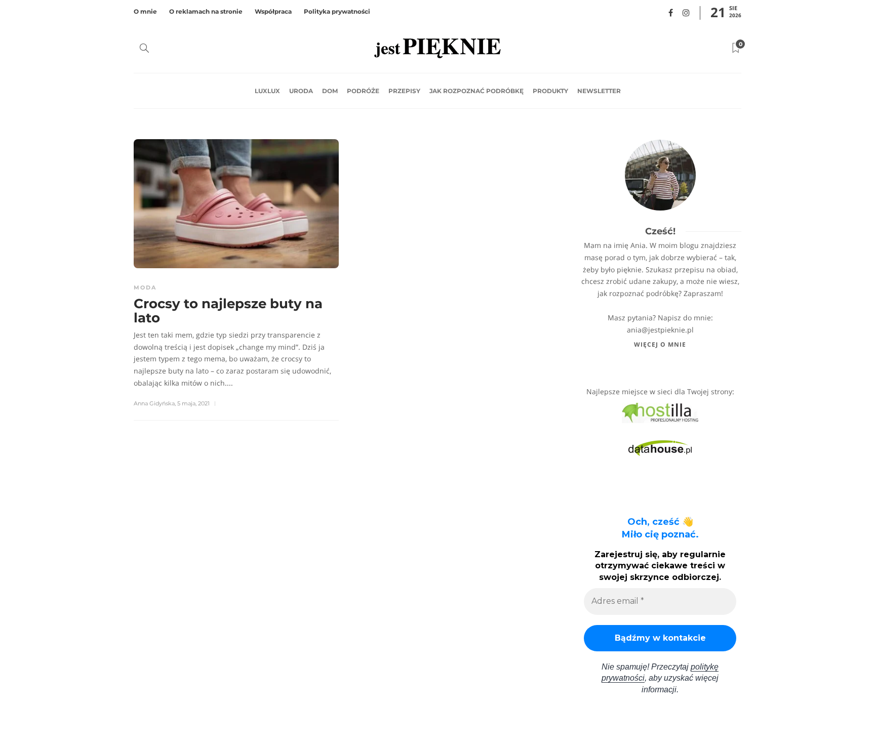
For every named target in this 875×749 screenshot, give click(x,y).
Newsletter (599, 91)
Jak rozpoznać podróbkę (476, 91)
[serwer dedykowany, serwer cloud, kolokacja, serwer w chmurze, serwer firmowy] (660, 412)
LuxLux (267, 91)
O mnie (145, 11)
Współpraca (273, 11)
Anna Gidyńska (154, 403)
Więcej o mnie (660, 344)
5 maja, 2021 (193, 403)
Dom (330, 91)
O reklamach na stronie (206, 11)
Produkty (550, 91)
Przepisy (404, 91)
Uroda (301, 91)
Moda (145, 287)
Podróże (363, 91)
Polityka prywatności (337, 11)
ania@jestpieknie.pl (660, 330)
